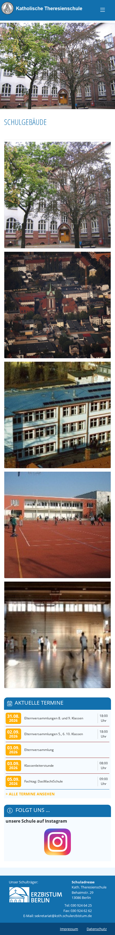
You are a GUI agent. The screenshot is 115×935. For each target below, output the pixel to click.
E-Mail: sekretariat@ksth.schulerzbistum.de (57, 915)
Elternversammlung (39, 749)
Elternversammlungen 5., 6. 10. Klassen (53, 734)
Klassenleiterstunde (39, 765)
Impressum (69, 928)
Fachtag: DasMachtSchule (43, 781)
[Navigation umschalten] (102, 10)
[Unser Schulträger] (35, 893)
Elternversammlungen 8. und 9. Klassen (53, 718)
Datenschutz (97, 928)
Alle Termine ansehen (32, 793)
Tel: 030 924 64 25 (78, 905)
